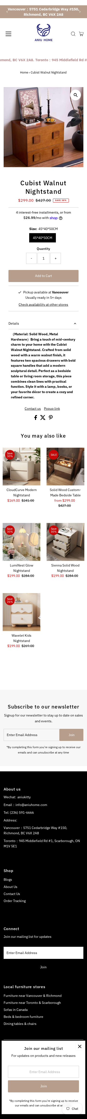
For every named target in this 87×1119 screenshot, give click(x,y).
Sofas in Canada (16, 1009)
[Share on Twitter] (43, 419)
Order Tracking (15, 901)
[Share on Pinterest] (51, 419)
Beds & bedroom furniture (23, 1017)
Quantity (43, 248)
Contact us (33, 408)
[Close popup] (79, 1046)
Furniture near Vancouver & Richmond (33, 995)
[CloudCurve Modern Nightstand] (22, 466)
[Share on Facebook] (36, 419)
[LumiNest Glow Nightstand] (22, 542)
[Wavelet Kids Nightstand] (22, 612)
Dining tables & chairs (20, 1024)
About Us (10, 887)
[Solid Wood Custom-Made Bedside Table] (65, 466)
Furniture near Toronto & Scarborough (32, 1002)
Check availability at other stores (43, 304)
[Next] (79, 11)
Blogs (8, 879)
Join (71, 735)
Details (13, 323)
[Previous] (7, 11)
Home (24, 72)
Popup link (52, 408)
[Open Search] (73, 34)
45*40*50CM (42, 238)
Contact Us (12, 894)
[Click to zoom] (75, 95)
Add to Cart (43, 276)
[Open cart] (81, 34)
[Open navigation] (12, 34)
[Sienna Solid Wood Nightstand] (65, 542)
